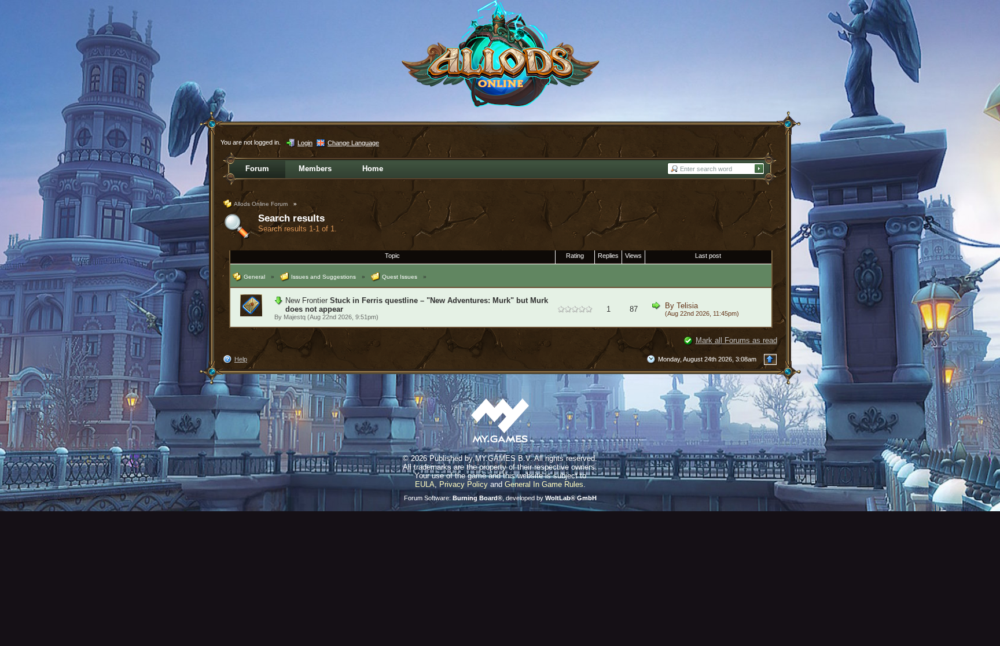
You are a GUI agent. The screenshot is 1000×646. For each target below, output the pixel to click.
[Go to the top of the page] (770, 359)
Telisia (687, 305)
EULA (425, 484)
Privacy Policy (463, 484)
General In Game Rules (544, 484)
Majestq (295, 316)
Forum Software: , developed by (500, 497)
